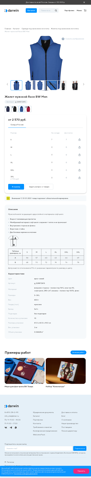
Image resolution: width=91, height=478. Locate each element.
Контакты (37, 423)
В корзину (16, 187)
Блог (63, 416)
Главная (8, 29)
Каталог (16, 29)
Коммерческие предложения (45, 431)
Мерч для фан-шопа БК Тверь (19, 386)
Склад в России (17, 125)
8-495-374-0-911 (11, 412)
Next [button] (83, 84)
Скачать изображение (74, 39)
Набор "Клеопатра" (55, 386)
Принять (81, 471)
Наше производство (69, 423)
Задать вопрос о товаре (39, 187)
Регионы (10, 462)
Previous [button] (8, 84)
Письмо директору (69, 431)
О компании (66, 420)
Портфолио (69, 10)
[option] (45, 63)
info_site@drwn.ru (12, 416)
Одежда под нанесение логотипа (35, 29)
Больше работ (78, 352)
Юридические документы (43, 412)
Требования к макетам (42, 427)
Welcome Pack (39, 435)
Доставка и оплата (69, 412)
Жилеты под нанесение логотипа (65, 29)
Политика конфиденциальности (25, 474)
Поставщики (66, 427)
